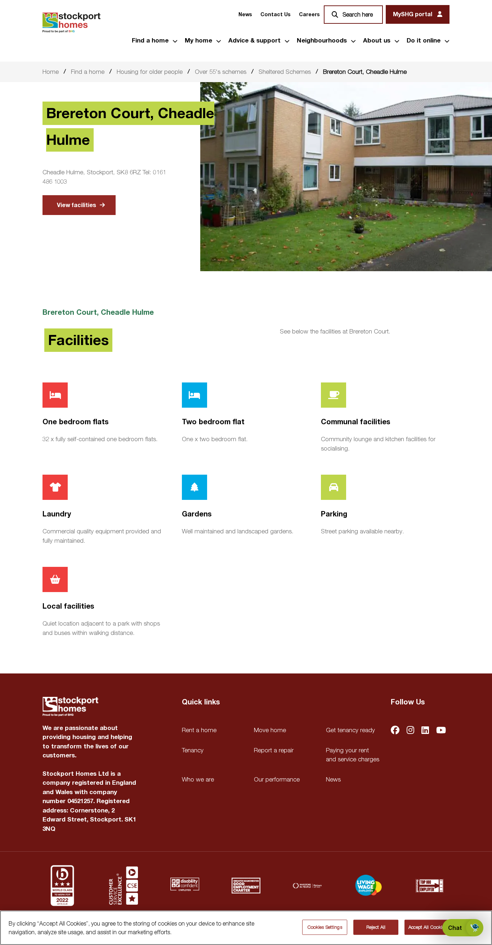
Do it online (423, 40)
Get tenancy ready (350, 730)
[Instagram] (410, 731)
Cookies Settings (325, 927)
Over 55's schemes (220, 71)
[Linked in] (425, 731)
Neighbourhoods (322, 40)
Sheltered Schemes (285, 71)
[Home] (71, 23)
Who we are (198, 779)
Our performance (277, 779)
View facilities (76, 205)
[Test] (123, 885)
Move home (270, 730)
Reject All (375, 927)
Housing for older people (150, 71)
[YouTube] (441, 731)
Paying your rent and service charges (352, 755)
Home (51, 71)
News (245, 14)
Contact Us (275, 14)
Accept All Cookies (427, 927)
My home (198, 40)
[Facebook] (395, 731)
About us (376, 40)
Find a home (150, 40)
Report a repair (274, 750)
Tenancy (192, 750)
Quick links (201, 702)
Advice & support (254, 40)
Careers (309, 14)
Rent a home (199, 730)
